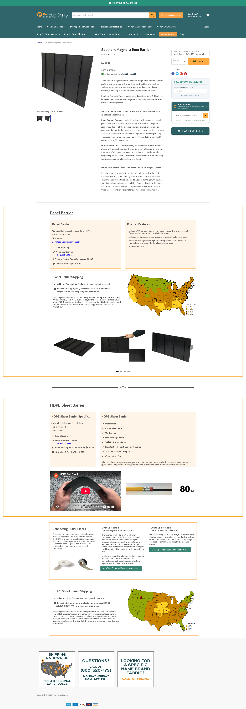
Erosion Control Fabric (111, 27)
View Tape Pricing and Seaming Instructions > (121, 568)
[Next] (190, 347)
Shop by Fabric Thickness (76, 34)
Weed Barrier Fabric (56, 27)
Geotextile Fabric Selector (171, 15)
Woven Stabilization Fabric (140, 27)
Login (206, 27)
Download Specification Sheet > (66, 242)
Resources (150, 34)
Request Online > (65, 255)
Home (39, 27)
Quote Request (168, 34)
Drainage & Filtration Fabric (83, 27)
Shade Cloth (99, 34)
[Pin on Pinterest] (185, 73)
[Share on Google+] (181, 73)
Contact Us (134, 34)
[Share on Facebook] (173, 73)
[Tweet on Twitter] (177, 73)
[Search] (152, 15)
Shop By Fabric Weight (47, 34)
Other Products (116, 34)
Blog (182, 34)
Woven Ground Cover (167, 27)
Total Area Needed (183, 87)
